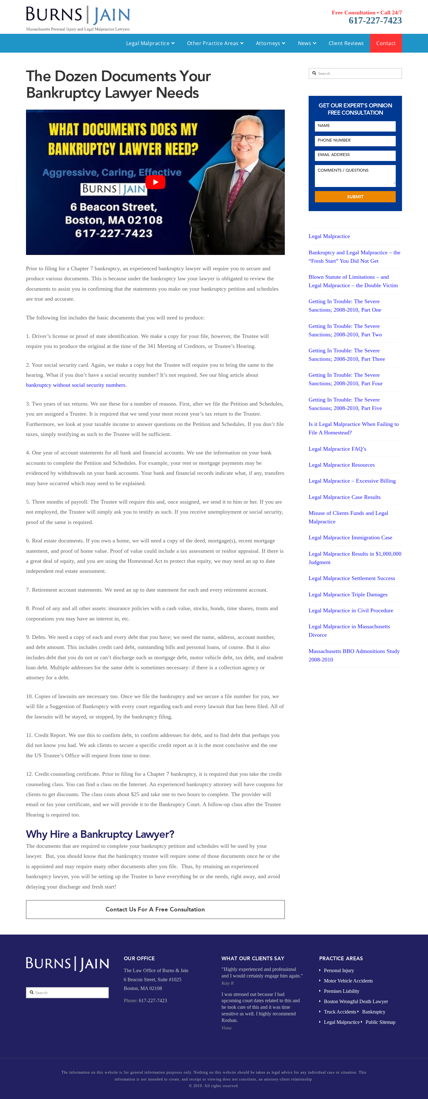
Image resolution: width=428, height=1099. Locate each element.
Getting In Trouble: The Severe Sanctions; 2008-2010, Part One (345, 305)
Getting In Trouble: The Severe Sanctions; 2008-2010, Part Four (346, 379)
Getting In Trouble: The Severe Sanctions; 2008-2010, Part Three (347, 354)
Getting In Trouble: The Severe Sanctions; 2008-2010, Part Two (345, 330)
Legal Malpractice (329, 236)
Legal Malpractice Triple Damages (348, 594)
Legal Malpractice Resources (342, 465)
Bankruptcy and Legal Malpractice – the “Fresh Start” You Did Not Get (354, 256)
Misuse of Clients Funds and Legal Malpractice (348, 517)
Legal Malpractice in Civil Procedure (351, 610)
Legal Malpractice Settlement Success (352, 578)
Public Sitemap (380, 1022)
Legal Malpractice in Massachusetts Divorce (349, 630)
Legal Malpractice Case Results (345, 497)
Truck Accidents (340, 1011)
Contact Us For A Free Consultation (155, 909)
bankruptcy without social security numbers (75, 385)
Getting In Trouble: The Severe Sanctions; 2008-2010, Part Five (345, 404)
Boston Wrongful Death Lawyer (356, 1001)
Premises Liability (341, 991)
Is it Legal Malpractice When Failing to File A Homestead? (354, 428)
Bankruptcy (373, 1011)
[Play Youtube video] (155, 182)
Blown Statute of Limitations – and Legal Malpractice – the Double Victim (353, 281)
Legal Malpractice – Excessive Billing (352, 481)
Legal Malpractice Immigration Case (350, 537)
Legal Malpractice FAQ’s (337, 449)
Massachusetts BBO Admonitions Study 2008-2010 (354, 655)
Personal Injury (339, 970)
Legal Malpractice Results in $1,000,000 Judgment (355, 558)
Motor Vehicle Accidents (348, 980)
